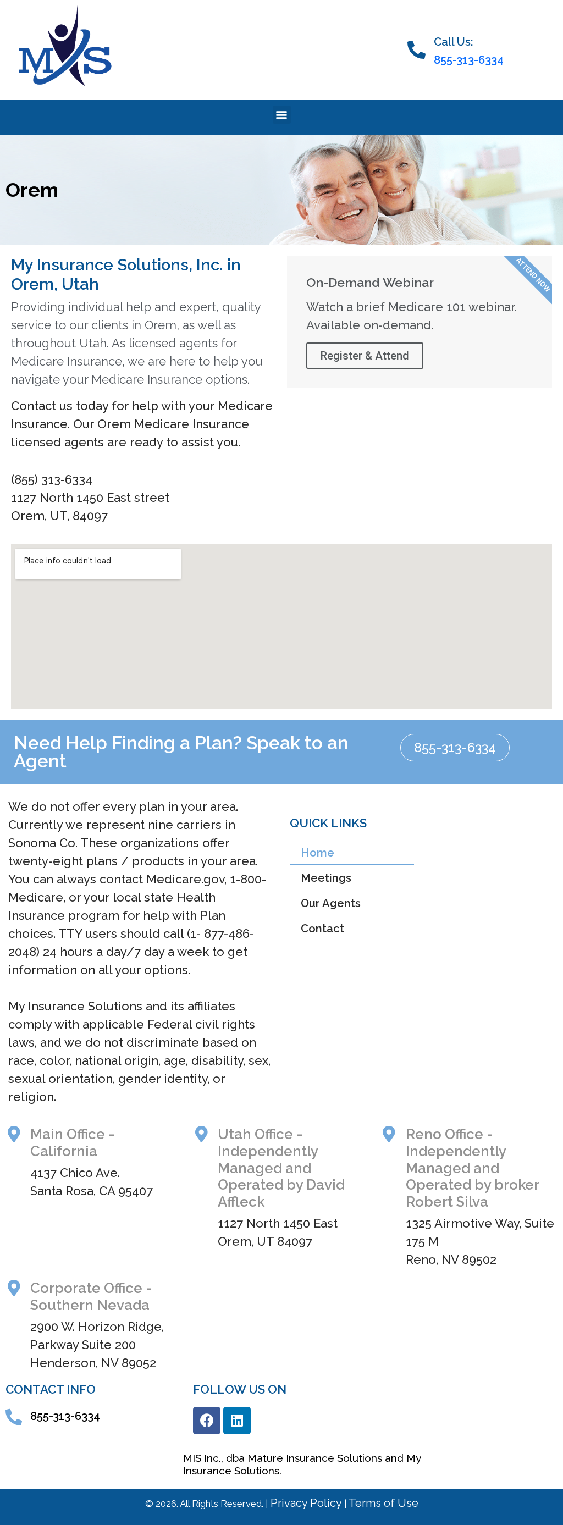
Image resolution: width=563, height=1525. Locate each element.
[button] (282, 115)
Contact (322, 928)
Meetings (326, 878)
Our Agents (331, 903)
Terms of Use (382, 1503)
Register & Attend (365, 355)
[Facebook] (206, 1420)
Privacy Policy (305, 1503)
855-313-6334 (469, 60)
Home (317, 852)
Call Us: (453, 41)
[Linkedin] (237, 1420)
